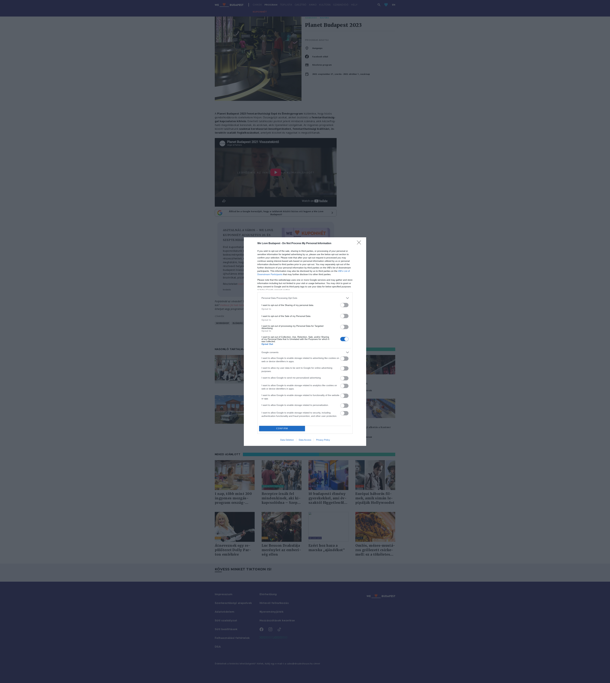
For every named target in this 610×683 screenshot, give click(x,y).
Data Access (305, 440)
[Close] (360, 243)
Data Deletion (287, 440)
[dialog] (305, 341)
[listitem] (305, 298)
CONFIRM (282, 428)
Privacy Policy (323, 440)
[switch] (344, 305)
